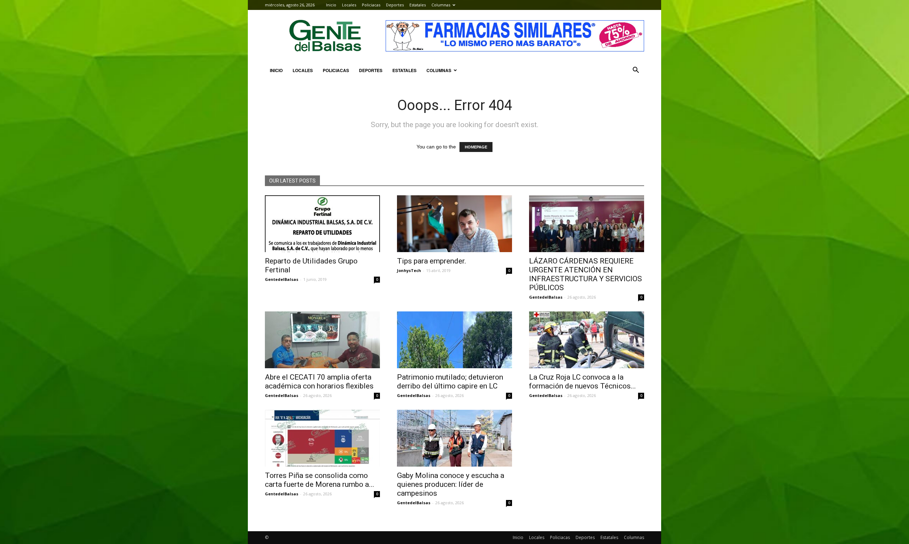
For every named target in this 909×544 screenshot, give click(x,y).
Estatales (417, 4)
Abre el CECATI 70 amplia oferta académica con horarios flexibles (319, 381)
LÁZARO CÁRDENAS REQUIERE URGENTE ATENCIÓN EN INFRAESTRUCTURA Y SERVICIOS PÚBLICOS (585, 274)
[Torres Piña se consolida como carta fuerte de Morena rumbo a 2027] (322, 438)
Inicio (331, 4)
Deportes (395, 4)
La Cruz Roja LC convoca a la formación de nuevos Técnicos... (582, 381)
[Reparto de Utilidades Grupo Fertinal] (322, 223)
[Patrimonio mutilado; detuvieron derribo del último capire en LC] (454, 339)
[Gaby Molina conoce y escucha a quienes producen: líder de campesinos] (454, 438)
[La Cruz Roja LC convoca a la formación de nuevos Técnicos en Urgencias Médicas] (586, 339)
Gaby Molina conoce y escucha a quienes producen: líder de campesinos (450, 484)
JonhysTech (409, 270)
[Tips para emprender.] (454, 223)
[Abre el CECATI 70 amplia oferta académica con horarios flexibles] (322, 339)
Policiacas (371, 4)
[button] (635, 70)
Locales (349, 4)
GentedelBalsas (281, 279)
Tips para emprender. (431, 261)
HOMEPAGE (476, 147)
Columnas (440, 4)
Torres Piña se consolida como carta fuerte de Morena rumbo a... (319, 480)
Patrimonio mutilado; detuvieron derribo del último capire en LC (450, 381)
